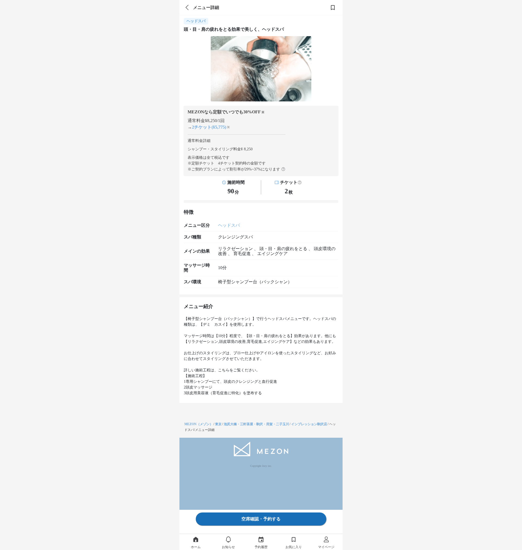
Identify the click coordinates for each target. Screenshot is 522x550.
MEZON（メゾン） (198, 424)
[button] (299, 182)
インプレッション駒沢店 (309, 424)
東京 (218, 424)
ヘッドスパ (229, 225)
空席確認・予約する (261, 519)
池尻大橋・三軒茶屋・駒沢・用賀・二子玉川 (256, 424)
